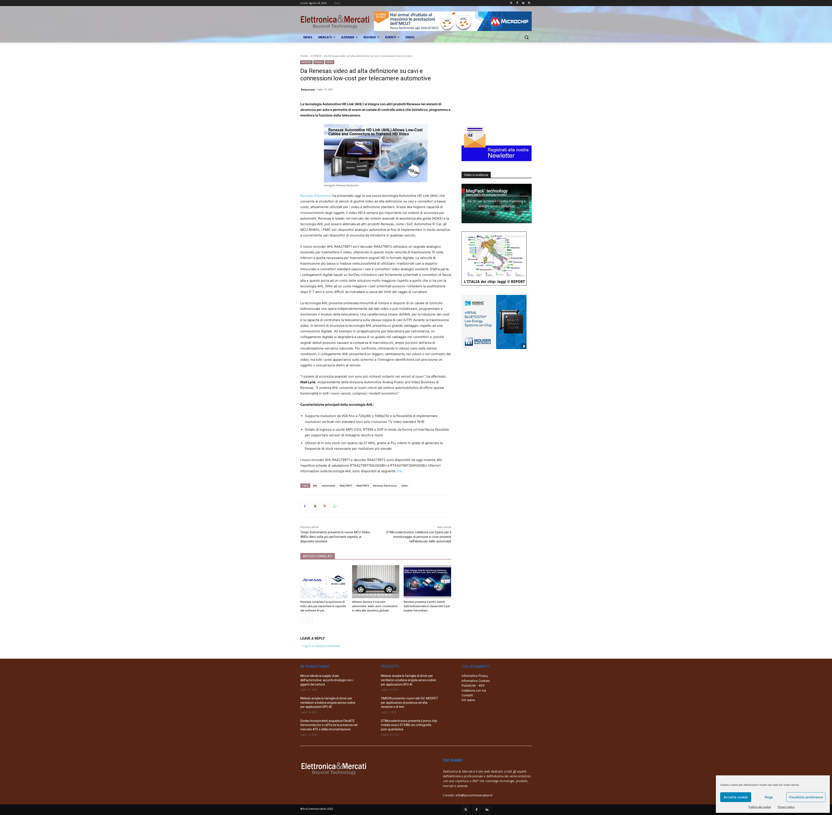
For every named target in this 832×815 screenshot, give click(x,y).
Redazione (308, 89)
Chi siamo (468, 700)
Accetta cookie (736, 797)
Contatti (467, 695)
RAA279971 (346, 485)
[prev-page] (303, 620)
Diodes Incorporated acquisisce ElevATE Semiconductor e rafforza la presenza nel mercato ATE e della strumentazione (329, 725)
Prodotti (319, 62)
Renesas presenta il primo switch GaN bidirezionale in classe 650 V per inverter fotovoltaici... (427, 606)
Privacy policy (786, 807)
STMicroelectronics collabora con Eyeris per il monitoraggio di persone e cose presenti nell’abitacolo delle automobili (418, 536)
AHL (315, 485)
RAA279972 (362, 485)
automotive (328, 485)
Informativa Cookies (476, 680)
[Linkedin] (523, 3)
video (404, 485)
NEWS (330, 62)
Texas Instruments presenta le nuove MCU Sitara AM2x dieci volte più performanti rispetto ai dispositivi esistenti (335, 536)
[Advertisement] (494, 87)
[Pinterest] (324, 506)
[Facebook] (517, 3)
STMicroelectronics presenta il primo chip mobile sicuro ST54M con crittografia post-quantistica (409, 725)
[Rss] (529, 3)
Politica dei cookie (760, 807)
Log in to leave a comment (321, 646)
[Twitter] (511, 3)
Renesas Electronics (316, 196)
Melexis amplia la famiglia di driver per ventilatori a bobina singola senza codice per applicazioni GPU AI (327, 702)
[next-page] (310, 620)
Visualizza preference (806, 797)
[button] (526, 37)
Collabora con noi (474, 690)
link (399, 471)
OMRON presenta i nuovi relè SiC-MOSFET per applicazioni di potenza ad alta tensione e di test (409, 702)
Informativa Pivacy (475, 676)
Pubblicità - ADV (473, 685)
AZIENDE (316, 56)
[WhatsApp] (334, 506)
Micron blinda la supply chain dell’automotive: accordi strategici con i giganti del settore (326, 680)
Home (304, 56)
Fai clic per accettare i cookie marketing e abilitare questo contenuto (497, 203)
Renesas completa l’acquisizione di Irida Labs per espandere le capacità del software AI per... (323, 606)
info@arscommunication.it (474, 795)
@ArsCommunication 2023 (316, 809)
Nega (769, 797)
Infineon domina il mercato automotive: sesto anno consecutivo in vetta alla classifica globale (375, 606)
